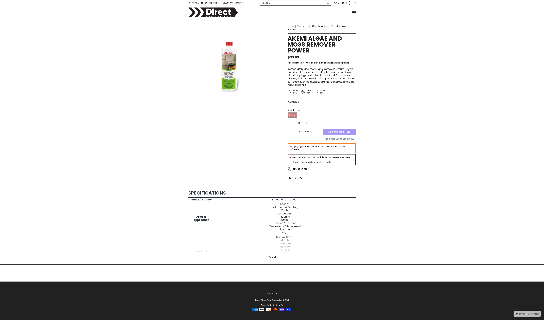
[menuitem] (339, 3)
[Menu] (354, 12)
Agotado (304, 131)
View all (272, 257)
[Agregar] (307, 122)
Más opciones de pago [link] (339, 139)
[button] (290, 178)
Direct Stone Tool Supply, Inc (268, 300)
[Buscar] (328, 3)
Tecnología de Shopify (272, 305)
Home (291, 26)
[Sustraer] (291, 122)
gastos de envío (302, 62)
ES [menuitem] (355, 3)
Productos (302, 26)
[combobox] (293, 3)
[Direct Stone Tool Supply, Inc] (213, 12)
